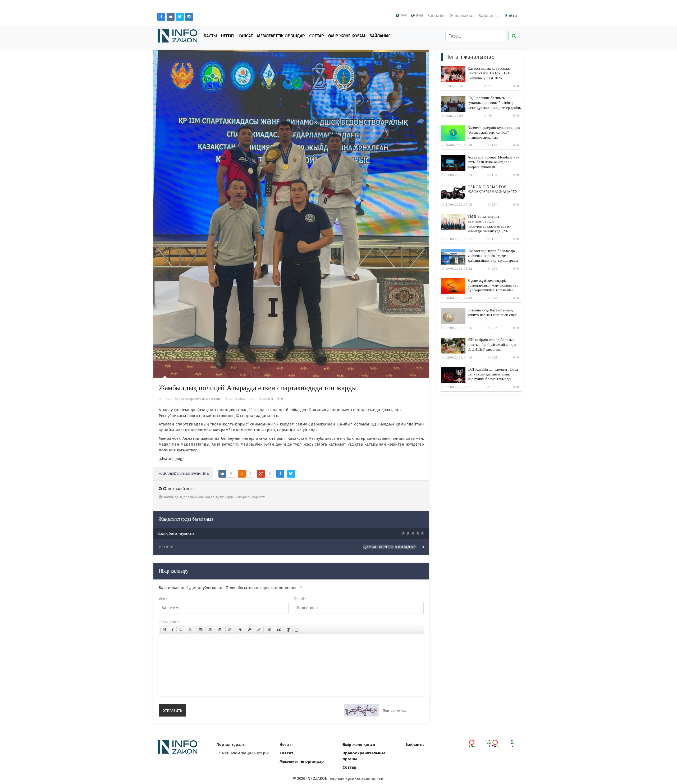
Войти (511, 15)
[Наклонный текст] (173, 630)
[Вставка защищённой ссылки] (249, 630)
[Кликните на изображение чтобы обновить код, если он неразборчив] (361, 710)
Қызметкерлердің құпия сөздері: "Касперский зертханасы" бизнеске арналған (494, 132)
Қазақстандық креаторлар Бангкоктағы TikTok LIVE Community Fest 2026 (489, 73)
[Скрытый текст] (269, 630)
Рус (404, 15)
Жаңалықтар (462, 15)
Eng (419, 15)
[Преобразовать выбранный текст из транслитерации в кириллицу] (288, 630)
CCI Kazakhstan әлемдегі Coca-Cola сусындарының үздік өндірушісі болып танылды (493, 374)
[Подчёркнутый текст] (181, 630)
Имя (163, 599)
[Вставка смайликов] (230, 630)
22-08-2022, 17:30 (242, 399)
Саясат (246, 35)
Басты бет (436, 15)
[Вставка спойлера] (297, 630)
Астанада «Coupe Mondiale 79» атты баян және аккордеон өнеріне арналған (493, 162)
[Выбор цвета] (259, 630)
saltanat (268, 399)
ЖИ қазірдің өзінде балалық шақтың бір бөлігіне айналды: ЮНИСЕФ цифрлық (492, 344)
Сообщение (169, 622)
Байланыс (488, 15)
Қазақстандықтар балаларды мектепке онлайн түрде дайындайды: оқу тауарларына (493, 255)
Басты (210, 35)
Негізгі (227, 35)
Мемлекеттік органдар (281, 35)
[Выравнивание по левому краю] (201, 630)
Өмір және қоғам (346, 35)
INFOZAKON (317, 778)
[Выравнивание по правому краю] (219, 630)
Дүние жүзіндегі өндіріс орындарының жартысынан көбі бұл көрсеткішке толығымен (493, 285)
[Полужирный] (164, 630)
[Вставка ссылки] (240, 630)
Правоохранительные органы (200, 399)
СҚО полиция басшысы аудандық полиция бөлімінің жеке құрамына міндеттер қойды (495, 103)
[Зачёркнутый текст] (190, 630)
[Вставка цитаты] (278, 630)
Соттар (316, 35)
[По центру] (210, 630)
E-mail (300, 599)
